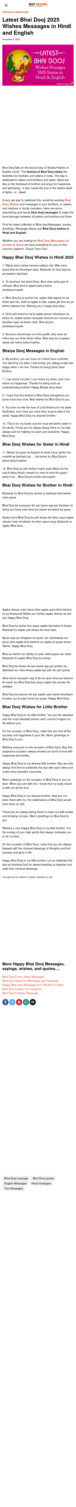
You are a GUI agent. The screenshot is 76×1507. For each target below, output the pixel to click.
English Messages (15, 1183)
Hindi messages (41, 1183)
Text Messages (13, 1188)
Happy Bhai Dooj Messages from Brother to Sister (33, 985)
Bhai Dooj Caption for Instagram (22, 989)
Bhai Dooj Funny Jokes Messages (23, 977)
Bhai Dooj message (16, 1178)
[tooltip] (5, 1002)
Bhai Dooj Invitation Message (20, 993)
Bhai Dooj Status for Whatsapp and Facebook (30, 981)
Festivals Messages (15, 12)
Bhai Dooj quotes (43, 1178)
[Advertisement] (38, 128)
